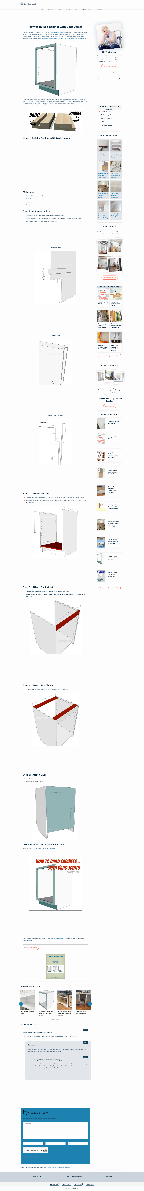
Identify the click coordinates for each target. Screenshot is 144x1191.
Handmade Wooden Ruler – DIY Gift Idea (116, 325)
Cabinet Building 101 (59, 938)
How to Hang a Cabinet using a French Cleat (112, 472)
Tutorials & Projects (47, 10)
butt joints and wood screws (48, 38)
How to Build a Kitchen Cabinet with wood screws (46, 1013)
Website (70, 1144)
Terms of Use (36, 1176)
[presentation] (27, 1000)
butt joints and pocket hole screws (71, 38)
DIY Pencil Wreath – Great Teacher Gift (103, 347)
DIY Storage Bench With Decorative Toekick (114, 348)
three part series (58, 32)
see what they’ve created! (112, 391)
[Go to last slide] (21, 1004)
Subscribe (100, 10)
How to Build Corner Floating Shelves (115, 155)
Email (48, 1144)
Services (91, 10)
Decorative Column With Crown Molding (103, 216)
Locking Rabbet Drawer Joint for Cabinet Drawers (113, 506)
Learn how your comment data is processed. (57, 1167)
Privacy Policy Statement (73, 1176)
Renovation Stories (71, 10)
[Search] (98, 3)
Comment (27, 1123)
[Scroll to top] (2, 1184)
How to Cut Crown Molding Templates (115, 175)
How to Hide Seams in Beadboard (114, 195)
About (60, 10)
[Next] (90, 1004)
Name (26, 1144)
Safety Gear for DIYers (103, 302)
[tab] (52, 1019)
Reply (85, 1029)
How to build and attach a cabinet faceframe (113, 557)
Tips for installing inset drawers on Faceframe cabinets (64, 1013)
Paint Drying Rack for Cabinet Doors (102, 325)
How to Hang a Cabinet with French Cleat (103, 175)
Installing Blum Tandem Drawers (103, 195)
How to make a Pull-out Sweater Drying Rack (113, 541)
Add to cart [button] (33, 948)
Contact (109, 1176)
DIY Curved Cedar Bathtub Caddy (115, 303)
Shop (84, 10)
